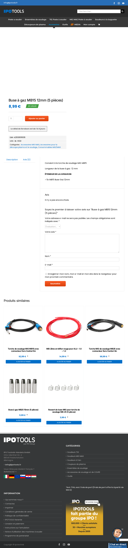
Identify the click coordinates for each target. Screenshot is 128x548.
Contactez (10, 503)
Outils (69, 476)
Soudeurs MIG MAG (75, 456)
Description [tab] (12, 159)
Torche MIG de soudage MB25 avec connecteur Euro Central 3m (104, 350)
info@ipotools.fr (11, 3)
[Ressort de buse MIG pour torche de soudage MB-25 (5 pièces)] (64, 386)
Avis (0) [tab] (26, 159)
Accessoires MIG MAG (30, 144)
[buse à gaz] (33, 63)
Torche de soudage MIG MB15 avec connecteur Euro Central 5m (23, 350)
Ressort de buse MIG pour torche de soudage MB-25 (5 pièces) (64, 410)
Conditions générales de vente (18, 511)
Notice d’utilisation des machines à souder (23, 531)
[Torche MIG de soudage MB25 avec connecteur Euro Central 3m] (104, 325)
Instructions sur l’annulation (17, 527)
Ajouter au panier (37, 118)
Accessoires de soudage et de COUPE (83, 472)
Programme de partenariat (17, 535)
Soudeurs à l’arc (74, 460)
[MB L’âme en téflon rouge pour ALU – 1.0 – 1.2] (64, 325)
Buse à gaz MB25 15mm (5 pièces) (23, 409)
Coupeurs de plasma (76, 464)
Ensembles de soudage (77, 468)
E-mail (49, 264)
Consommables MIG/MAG (49, 147)
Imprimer (9, 507)
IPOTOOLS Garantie (13, 519)
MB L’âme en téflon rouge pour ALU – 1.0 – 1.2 (64, 350)
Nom (48, 256)
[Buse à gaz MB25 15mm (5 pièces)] (23, 386)
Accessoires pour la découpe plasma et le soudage (33, 146)
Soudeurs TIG (73, 452)
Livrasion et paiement (14, 523)
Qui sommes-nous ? (14, 499)
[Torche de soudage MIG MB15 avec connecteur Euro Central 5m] (23, 325)
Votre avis (50, 231)
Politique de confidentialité (17, 515)
